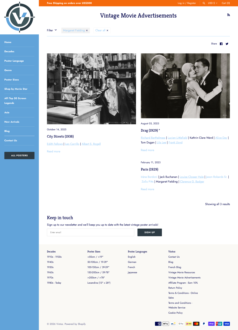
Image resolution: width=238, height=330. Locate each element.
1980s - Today (54, 283)
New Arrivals (11, 122)
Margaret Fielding (74, 30)
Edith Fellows (55, 144)
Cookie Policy (175, 313)
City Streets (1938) (60, 136)
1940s (50, 262)
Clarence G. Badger (192, 181)
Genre (8, 70)
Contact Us (10, 140)
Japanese (132, 272)
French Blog (174, 267)
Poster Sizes (11, 79)
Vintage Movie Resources (181, 272)
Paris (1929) (149, 169)
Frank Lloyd (175, 142)
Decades (9, 51)
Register (191, 3)
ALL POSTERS (19, 155)
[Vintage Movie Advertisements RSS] (228, 16)
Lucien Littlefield (177, 138)
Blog (7, 131)
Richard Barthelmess (153, 138)
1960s (50, 272)
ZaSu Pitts (147, 181)
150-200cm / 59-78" (98, 272)
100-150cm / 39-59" (98, 267)
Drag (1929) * (150, 130)
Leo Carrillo (72, 144)
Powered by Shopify (75, 324)
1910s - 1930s (54, 257)
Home (7, 42)
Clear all (100, 30)
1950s (50, 267)
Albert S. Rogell (91, 144)
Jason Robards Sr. (216, 177)
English (132, 257)
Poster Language (14, 61)
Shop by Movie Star (15, 89)
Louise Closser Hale (192, 177)
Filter (50, 30)
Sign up (149, 232)
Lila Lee (161, 142)
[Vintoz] (19, 17)
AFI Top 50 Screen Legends (15, 101)
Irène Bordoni (149, 177)
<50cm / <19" (95, 257)
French (131, 267)
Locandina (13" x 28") (98, 283)
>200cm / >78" (96, 277)
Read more (53, 151)
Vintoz (171, 251)
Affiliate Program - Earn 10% (183, 283)
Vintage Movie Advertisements (184, 277)
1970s (50, 277)
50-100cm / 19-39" (97, 262)
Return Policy (175, 288)
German (132, 262)
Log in (181, 3)
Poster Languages (137, 251)
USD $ (211, 3)
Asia (6, 112)
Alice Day (221, 138)
